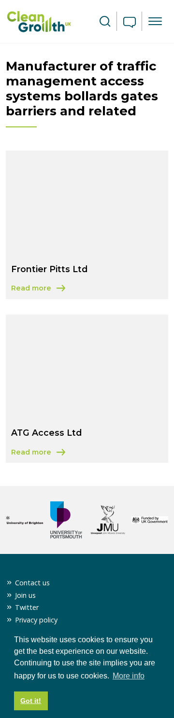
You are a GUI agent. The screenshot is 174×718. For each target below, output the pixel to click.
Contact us (32, 582)
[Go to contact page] (129, 23)
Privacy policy (36, 619)
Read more (53, 289)
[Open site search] (105, 22)
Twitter (27, 607)
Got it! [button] (30, 700)
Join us (25, 595)
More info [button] (129, 676)
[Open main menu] (155, 21)
